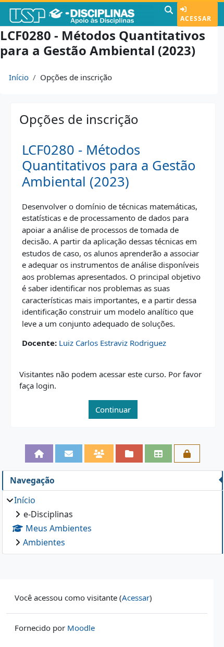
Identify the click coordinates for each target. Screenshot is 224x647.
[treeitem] (112, 521)
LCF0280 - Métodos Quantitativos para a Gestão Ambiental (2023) (108, 166)
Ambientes (44, 542)
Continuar (113, 409)
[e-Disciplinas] (81, 14)
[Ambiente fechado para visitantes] (187, 453)
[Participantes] (99, 453)
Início (19, 77)
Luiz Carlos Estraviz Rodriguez (112, 343)
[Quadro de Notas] (158, 453)
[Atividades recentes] (129, 453)
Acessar (195, 18)
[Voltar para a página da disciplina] (39, 453)
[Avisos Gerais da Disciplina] (68, 453)
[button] (168, 14)
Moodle (81, 628)
